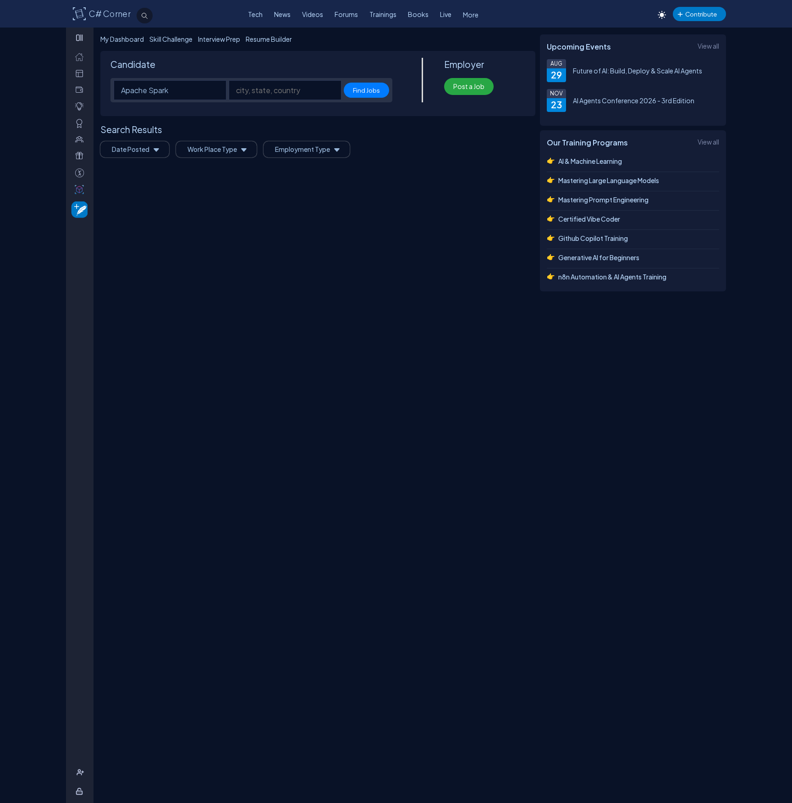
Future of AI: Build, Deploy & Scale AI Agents (637, 71)
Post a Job (468, 86)
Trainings (382, 14)
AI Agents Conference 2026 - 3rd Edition (633, 100)
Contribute (701, 14)
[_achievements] (81, 123)
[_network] (81, 139)
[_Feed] (81, 57)
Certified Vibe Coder (589, 219)
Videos (312, 14)
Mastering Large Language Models (608, 180)
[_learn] (81, 106)
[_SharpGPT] (81, 189)
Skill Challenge (170, 39)
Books (418, 14)
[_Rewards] (81, 172)
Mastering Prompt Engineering (603, 199)
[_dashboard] (81, 73)
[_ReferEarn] (81, 156)
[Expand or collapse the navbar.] (80, 37)
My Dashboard (122, 39)
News (282, 14)
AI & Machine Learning (590, 161)
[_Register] (81, 772)
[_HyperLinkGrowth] (78, 209)
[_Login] (81, 791)
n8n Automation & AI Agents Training (612, 277)
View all (708, 46)
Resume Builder (269, 39)
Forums (346, 14)
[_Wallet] (81, 90)
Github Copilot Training (593, 238)
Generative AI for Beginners (598, 257)
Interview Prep (219, 39)
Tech (255, 14)
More (470, 15)
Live (445, 14)
